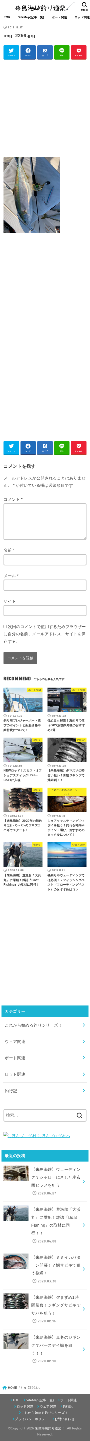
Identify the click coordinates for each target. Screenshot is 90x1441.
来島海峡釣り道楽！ (50, 1428)
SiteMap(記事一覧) (31, 17)
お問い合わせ (64, 1419)
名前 (9, 550)
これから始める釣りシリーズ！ (33, 1025)
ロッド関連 (15, 1074)
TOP (7, 17)
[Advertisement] (45, 108)
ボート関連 (59, 17)
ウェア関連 (15, 1041)
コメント (13, 499)
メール (11, 575)
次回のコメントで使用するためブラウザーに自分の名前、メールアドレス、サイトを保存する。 (45, 634)
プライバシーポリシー (31, 1419)
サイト (10, 601)
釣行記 (11, 1090)
